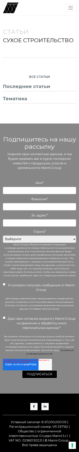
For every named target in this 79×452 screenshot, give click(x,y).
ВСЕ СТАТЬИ (39, 77)
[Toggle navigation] (70, 8)
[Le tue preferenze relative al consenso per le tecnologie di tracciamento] (72, 445)
